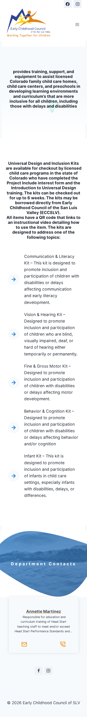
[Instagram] (77, 4)
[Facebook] (68, 4)
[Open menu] (77, 24)
